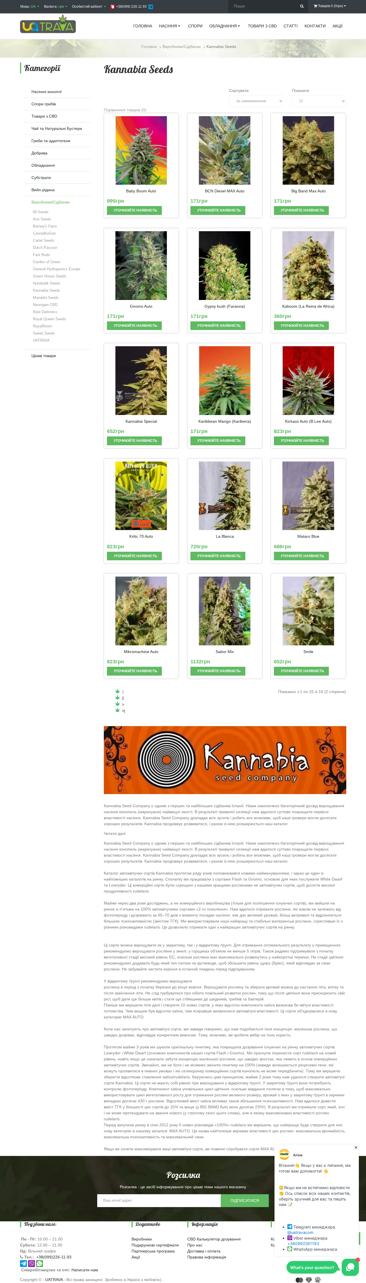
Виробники (142, 1239)
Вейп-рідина (43, 190)
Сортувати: (239, 90)
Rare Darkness (45, 312)
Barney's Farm (45, 226)
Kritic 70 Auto (141, 536)
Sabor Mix (225, 652)
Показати (300, 90)
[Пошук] (301, 6)
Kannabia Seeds (46, 290)
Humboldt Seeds (46, 283)
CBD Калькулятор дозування (214, 1239)
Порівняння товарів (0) (125, 110)
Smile (308, 652)
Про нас (194, 1245)
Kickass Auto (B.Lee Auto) (308, 421)
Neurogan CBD (45, 305)
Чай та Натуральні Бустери (56, 128)
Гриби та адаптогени (50, 140)
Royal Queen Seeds (49, 319)
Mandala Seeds (46, 297)
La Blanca (225, 536)
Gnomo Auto (141, 306)
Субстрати (41, 177)
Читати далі (115, 833)
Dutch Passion (45, 247)
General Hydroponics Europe (56, 269)
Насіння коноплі (46, 91)
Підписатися (244, 1200)
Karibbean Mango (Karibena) (224, 421)
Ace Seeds (42, 219)
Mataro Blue (308, 536)
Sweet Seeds (44, 333)
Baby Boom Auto (141, 191)
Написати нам (84, 1270)
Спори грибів (43, 104)
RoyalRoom (42, 326)
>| (123, 710)
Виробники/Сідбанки (50, 202)
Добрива (39, 153)
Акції (136, 1257)
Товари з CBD (44, 116)
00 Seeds (41, 212)
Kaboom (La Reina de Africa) (308, 306)
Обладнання (43, 165)
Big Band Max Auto (308, 191)
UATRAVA (41, 340)
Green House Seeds (49, 276)
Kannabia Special (141, 421)
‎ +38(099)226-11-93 (53, 1257)
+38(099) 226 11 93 (131, 7)
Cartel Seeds (43, 240)
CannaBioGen (44, 233)
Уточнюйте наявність (135, 210)
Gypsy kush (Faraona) (224, 306)
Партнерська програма (153, 1251)
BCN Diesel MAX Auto (224, 191)
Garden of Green (46, 262)
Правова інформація (206, 1257)
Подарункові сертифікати (155, 1245)
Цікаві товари (43, 355)
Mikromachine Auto (141, 652)
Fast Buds (41, 255)
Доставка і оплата (203, 1251)
